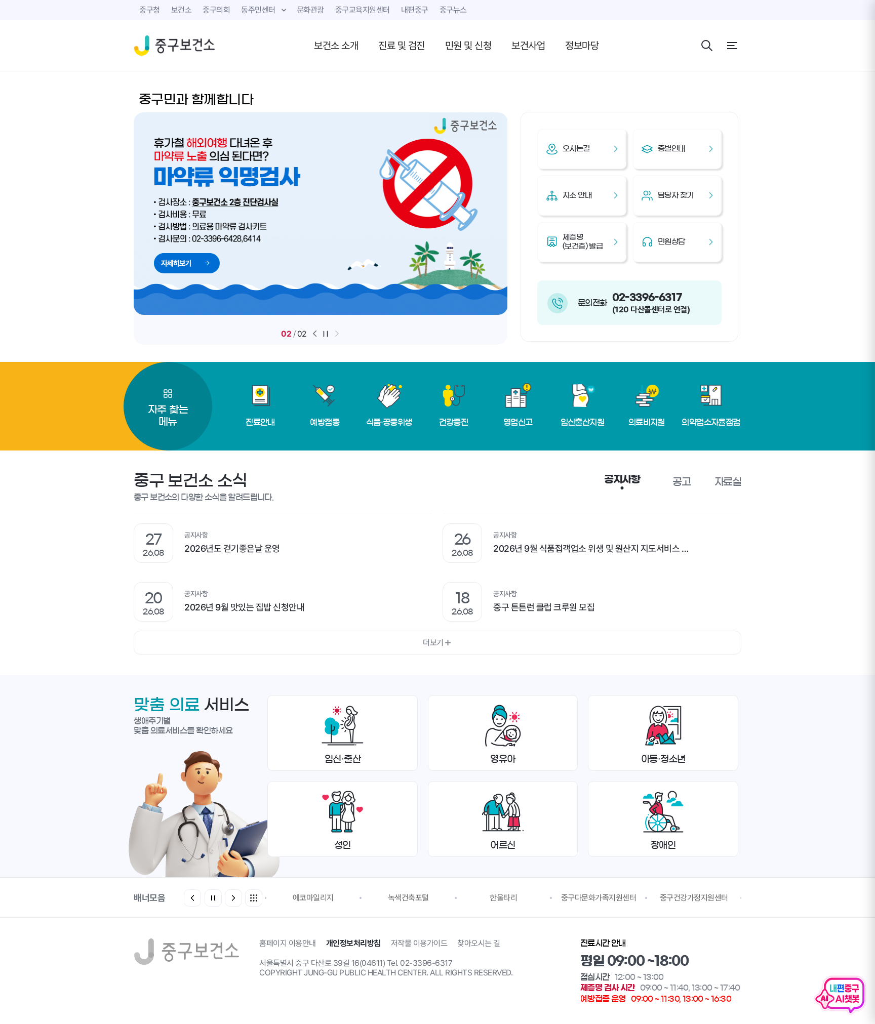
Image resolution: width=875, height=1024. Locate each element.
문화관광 (310, 10)
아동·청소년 (663, 759)
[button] (315, 333)
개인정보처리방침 (353, 943)
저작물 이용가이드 (419, 943)
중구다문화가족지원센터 (599, 898)
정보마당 (582, 45)
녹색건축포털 (408, 898)
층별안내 (671, 148)
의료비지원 (646, 422)
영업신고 (518, 422)
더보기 (433, 642)
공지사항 (622, 479)
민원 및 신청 (468, 45)
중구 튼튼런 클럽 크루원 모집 (543, 607)
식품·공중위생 (389, 422)
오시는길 (576, 148)
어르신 (502, 845)
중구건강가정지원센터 (694, 898)
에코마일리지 (313, 898)
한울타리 (503, 898)
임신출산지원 (582, 422)
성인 (342, 845)
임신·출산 (343, 759)
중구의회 (216, 10)
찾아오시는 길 (478, 943)
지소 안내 (577, 195)
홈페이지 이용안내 (287, 943)
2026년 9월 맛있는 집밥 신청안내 (244, 607)
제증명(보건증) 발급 (583, 241)
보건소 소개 (336, 45)
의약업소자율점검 (711, 422)
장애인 (663, 845)
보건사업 (528, 45)
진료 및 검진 (401, 45)
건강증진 (453, 422)
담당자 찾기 (675, 195)
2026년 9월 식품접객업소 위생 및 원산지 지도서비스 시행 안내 (597, 548)
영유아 (502, 759)
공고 (681, 482)
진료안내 (260, 422)
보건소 (181, 10)
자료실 (727, 482)
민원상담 (671, 241)
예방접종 (324, 422)
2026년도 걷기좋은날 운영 (232, 548)
